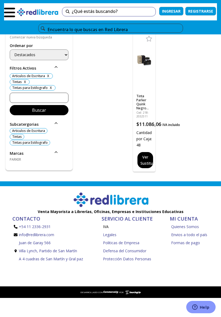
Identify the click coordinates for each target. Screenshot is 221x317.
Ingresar (171, 11)
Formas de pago (185, 242)
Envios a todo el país (189, 234)
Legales (109, 234)
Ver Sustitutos (146, 160)
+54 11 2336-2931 (35, 226)
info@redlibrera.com (36, 234)
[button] (39, 68)
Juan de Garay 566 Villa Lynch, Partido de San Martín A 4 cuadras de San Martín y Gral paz (51, 250)
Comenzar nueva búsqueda (31, 37)
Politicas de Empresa (121, 242)
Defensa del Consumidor (124, 250)
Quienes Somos (185, 226)
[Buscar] (68, 11)
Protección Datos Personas (127, 258)
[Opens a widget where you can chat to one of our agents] (201, 307)
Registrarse (200, 11)
